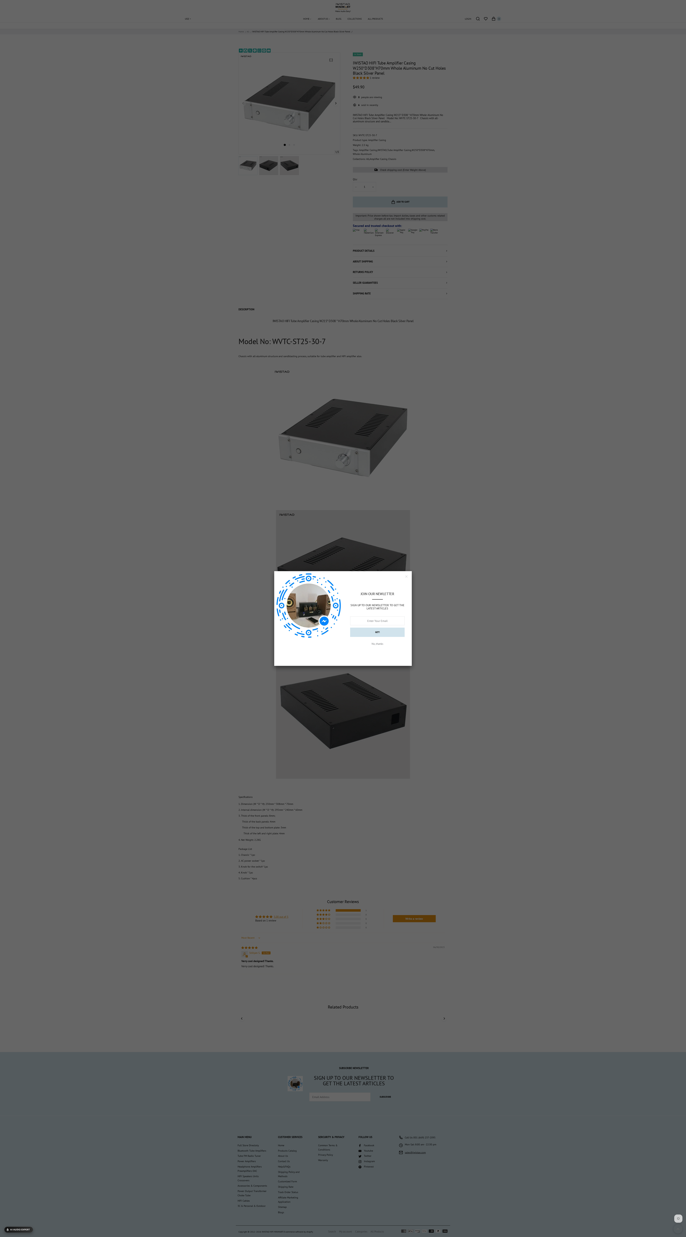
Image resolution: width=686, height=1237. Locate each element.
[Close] (406, 576)
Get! (377, 632)
